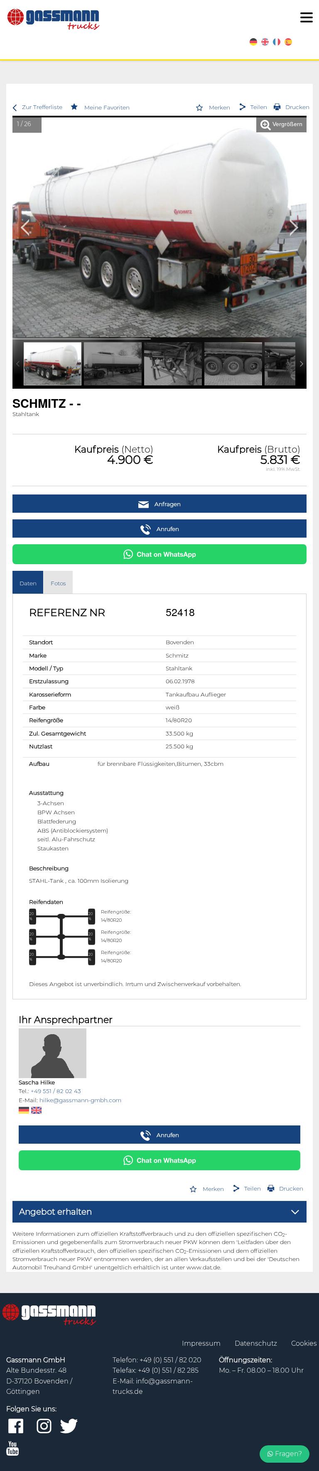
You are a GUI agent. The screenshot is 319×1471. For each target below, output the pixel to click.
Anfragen (167, 504)
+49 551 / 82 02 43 (56, 1091)
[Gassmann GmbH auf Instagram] (44, 1426)
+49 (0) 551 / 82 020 (170, 1360)
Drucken (297, 107)
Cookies (304, 1343)
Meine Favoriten (107, 107)
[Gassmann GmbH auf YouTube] (12, 1449)
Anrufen (167, 529)
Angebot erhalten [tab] (55, 1212)
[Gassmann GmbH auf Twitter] (68, 1426)
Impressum (202, 1343)
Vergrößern (286, 124)
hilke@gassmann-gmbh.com (80, 1100)
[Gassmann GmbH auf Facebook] (15, 1426)
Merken (219, 107)
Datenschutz (257, 1343)
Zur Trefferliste (42, 107)
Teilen (258, 107)
